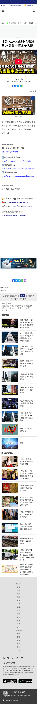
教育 (18, 640)
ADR (12, 310)
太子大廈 (11, 308)
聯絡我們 (14, 692)
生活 (18, 620)
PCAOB (4, 310)
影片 (18, 587)
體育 (18, 637)
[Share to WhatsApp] (22, 86)
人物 (18, 617)
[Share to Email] (25, 86)
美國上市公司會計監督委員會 (12, 306)
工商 (18, 650)
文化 (18, 627)
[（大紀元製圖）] (18, 105)
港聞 (31, 23)
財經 (18, 600)
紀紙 (18, 634)
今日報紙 (18, 584)
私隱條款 (5, 694)
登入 (22, 296)
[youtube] (21, 657)
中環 (19, 308)
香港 (9, 303)
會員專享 (12, 23)
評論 (18, 614)
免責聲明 (22, 692)
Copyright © (7, 696)
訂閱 (12, 299)
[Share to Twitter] (16, 86)
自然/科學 (18, 630)
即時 (19, 23)
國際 (18, 597)
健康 (18, 624)
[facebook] (8, 657)
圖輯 (18, 647)
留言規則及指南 (3, 290)
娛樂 (18, 643)
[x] (17, 657)
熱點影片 (29, 306)
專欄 (18, 607)
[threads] (12, 657)
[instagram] (3, 657)
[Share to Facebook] (13, 86)
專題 (18, 610)
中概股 (26, 308)
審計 (3, 308)
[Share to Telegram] (19, 86)
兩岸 (18, 594)
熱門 (25, 23)
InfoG (18, 604)
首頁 (3, 23)
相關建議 (5, 692)
